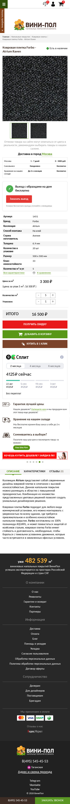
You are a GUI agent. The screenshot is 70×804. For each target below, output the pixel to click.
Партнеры (35, 611)
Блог (35, 639)
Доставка (35, 629)
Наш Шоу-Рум (21, 448)
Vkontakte (35, 785)
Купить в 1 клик (36, 344)
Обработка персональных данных (35, 659)
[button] (27, 462)
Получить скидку (35, 324)
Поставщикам (35, 695)
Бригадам (35, 701)
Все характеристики (13, 273)
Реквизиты (35, 597)
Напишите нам (38, 409)
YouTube (35, 789)
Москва (47, 154)
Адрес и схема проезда (35, 772)
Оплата (35, 634)
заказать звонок (52, 800)
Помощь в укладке (35, 644)
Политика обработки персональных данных (35, 664)
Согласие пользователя (35, 653)
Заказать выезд (19, 199)
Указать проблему (2, 19)
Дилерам (35, 686)
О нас (35, 592)
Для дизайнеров (35, 691)
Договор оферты (35, 668)
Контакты (35, 606)
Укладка (35, 649)
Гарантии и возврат (35, 602)
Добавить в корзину (38, 334)
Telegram (35, 781)
